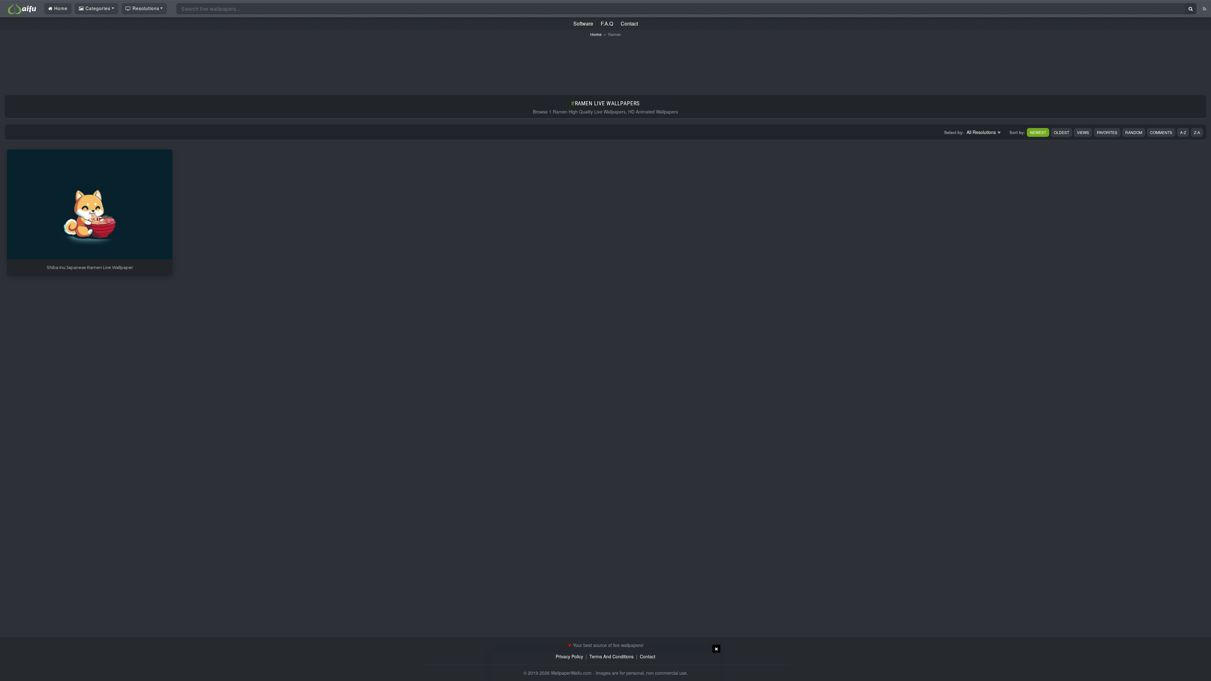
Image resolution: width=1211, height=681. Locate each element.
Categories (97, 8)
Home (60, 8)
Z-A (1197, 132)
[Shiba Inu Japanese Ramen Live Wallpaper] (90, 204)
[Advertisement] (605, 63)
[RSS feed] (1204, 8)
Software (583, 23)
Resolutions (145, 8)
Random (1133, 132)
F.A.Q (607, 23)
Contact (629, 23)
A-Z (1183, 132)
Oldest (1061, 132)
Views (1083, 132)
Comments (1161, 132)
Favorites (1107, 132)
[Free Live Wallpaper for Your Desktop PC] (22, 8)
